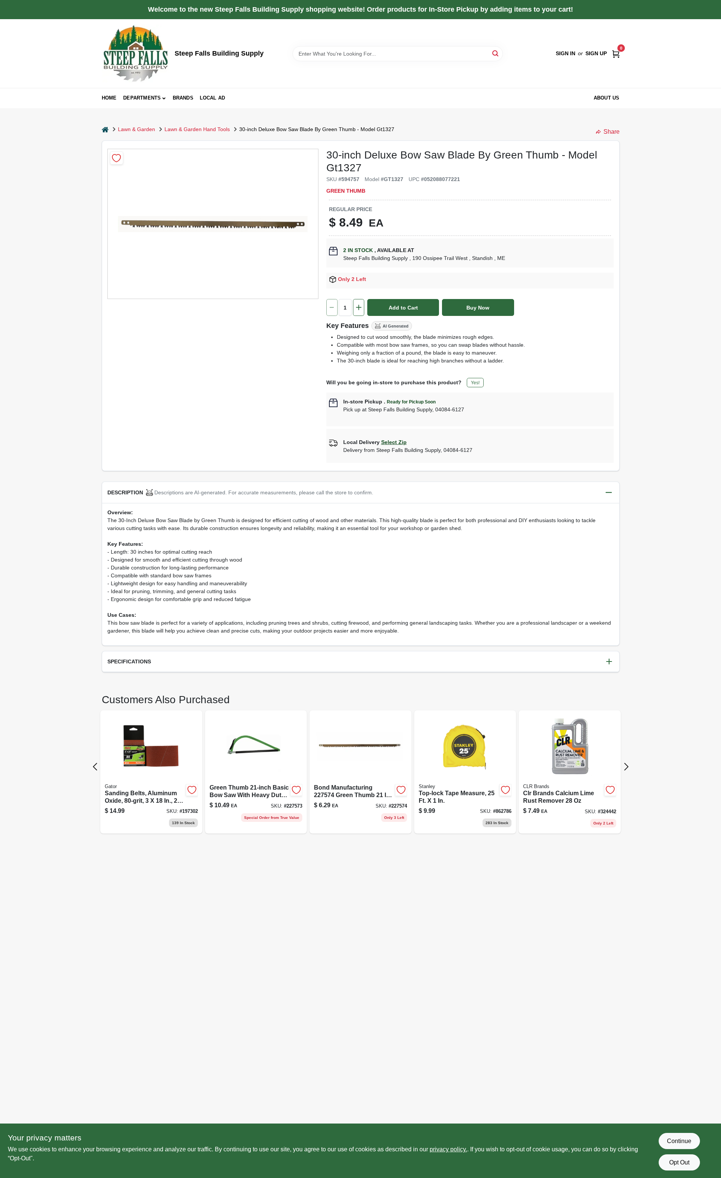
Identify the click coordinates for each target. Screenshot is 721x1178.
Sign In (565, 53)
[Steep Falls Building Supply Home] (135, 53)
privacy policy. (448, 1149)
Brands (183, 98)
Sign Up (596, 53)
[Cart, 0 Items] (616, 53)
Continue (679, 1141)
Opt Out (679, 1162)
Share (611, 131)
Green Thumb (345, 191)
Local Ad (212, 98)
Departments (142, 98)
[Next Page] (626, 766)
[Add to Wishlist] (116, 158)
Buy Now (477, 308)
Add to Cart (403, 308)
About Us (607, 98)
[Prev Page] (95, 766)
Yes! (475, 382)
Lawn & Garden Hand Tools (197, 129)
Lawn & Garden (136, 129)
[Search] (495, 53)
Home (109, 98)
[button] (360, 492)
